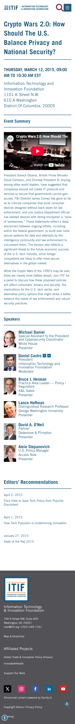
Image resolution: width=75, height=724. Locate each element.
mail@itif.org (11, 627)
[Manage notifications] (67, 704)
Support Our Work (14, 673)
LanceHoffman (31, 403)
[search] (60, 8)
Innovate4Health (14, 663)
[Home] (26, 8)
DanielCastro (30, 356)
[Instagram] (23, 689)
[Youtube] (65, 689)
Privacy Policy (34, 707)
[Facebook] (37, 689)
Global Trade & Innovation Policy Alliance (28, 657)
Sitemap (9, 716)
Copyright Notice (14, 707)
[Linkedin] (51, 689)
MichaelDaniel (31, 332)
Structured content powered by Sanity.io (28, 697)
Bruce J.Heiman (32, 379)
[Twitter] (7, 689)
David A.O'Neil (31, 425)
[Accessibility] (5, 718)
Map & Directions (14, 636)
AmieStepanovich (34, 447)
